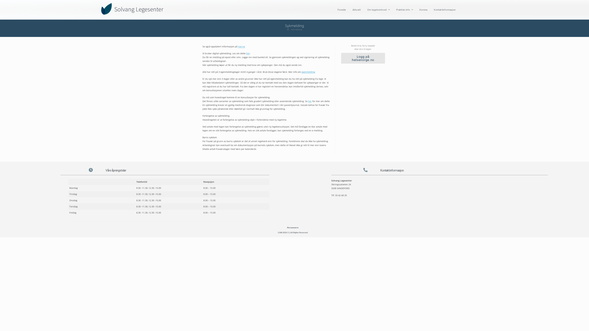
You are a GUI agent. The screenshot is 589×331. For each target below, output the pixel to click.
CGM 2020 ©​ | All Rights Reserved (293, 233)
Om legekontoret (377, 9)
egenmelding (308, 71)
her (248, 53)
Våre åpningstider (116, 170)
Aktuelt (356, 9)
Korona (423, 9)
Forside (341, 9)
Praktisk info (403, 9)
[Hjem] (288, 29)
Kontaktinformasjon (445, 9)
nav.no (241, 46)
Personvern (292, 228)
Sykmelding (296, 29)
